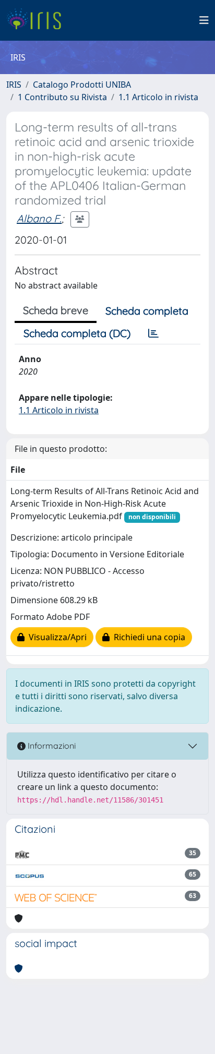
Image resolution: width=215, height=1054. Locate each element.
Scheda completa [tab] (146, 310)
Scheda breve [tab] (55, 310)
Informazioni (51, 745)
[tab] (153, 333)
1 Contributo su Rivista (62, 97)
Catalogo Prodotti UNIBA (82, 84)
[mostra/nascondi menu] (204, 20)
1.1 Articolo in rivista (158, 97)
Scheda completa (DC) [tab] (76, 333)
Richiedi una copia (147, 637)
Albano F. (39, 218)
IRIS (13, 84)
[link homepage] (37, 20)
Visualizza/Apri (56, 637)
